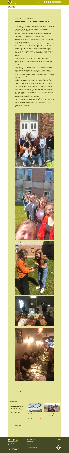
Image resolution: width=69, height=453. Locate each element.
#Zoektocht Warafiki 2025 (33, 414)
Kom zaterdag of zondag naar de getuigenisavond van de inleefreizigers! (51, 414)
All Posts (11, 11)
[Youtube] (48, 2)
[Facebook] (46, 2)
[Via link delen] (23, 391)
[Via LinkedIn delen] (20, 391)
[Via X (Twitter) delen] (17, 391)
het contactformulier (57, 442)
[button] (24, 7)
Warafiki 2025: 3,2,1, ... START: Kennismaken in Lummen (16, 405)
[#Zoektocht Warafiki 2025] (34, 407)
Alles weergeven (57, 401)
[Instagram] (44, 2)
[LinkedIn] (50, 2)
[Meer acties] (53, 18)
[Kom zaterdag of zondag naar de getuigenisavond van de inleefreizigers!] (52, 407)
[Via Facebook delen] (15, 391)
